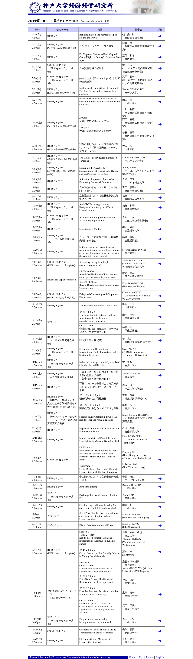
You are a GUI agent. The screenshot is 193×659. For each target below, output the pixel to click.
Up (140, 657)
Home (132, 657)
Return (149, 657)
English (160, 657)
